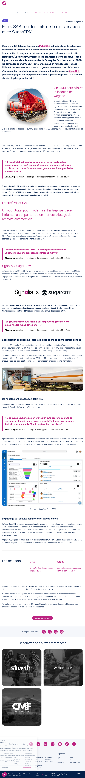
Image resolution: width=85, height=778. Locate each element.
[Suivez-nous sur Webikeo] (67, 744)
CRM (5, 20)
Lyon (59, 758)
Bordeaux (60, 760)
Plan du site (15, 774)
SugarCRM (74, 71)
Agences (61, 754)
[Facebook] (55, 631)
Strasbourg (61, 762)
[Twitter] (44, 631)
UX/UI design (49, 761)
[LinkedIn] (50, 631)
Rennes (72, 760)
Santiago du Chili (75, 762)
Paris (71, 758)
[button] (4, 774)
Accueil (19, 13)
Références (28, 13)
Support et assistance (48, 758)
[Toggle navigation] (81, 3)
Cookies (10, 775)
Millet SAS (44, 46)
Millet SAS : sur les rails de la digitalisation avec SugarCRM (51, 13)
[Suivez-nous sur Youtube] (59, 744)
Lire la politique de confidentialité (13, 761)
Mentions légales (17, 775)
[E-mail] (61, 631)
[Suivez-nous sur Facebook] (52, 744)
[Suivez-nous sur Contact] (74, 744)
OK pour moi (34, 767)
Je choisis (13, 767)
